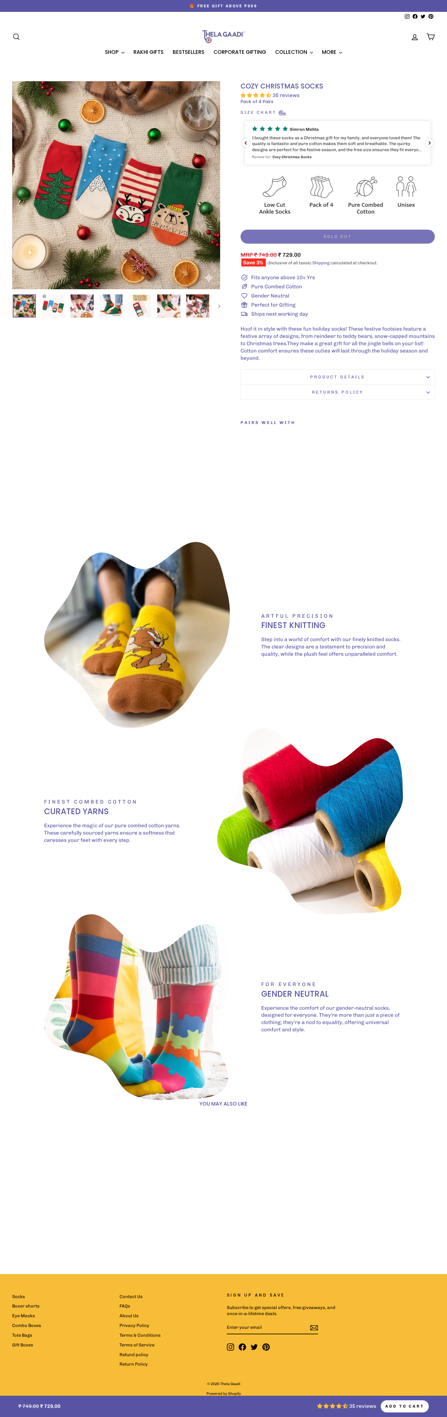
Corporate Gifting (239, 52)
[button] (338, 143)
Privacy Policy (134, 1325)
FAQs (125, 1306)
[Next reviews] (430, 143)
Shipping (321, 263)
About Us (129, 1315)
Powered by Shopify (223, 1393)
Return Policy (134, 1364)
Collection (291, 52)
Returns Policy (337, 392)
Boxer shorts (26, 1306)
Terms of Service (137, 1345)
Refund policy (134, 1354)
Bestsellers (188, 52)
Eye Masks (23, 1315)
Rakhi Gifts (148, 52)
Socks (18, 1296)
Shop (112, 52)
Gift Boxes (22, 1345)
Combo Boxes (26, 1325)
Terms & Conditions (140, 1335)
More (330, 52)
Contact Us (131, 1296)
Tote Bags (22, 1335)
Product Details (337, 376)
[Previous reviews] (246, 143)
